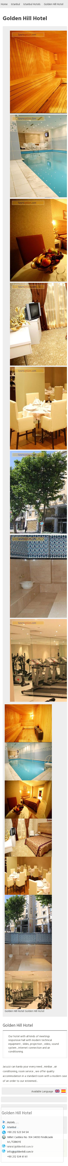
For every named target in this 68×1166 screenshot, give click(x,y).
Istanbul (15, 4)
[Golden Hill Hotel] (28, 723)
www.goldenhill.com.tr (20, 1146)
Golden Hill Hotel (53, 4)
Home (4, 4)
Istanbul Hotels (31, 4)
